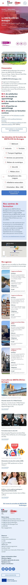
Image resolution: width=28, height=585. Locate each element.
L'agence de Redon (16, 271)
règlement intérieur (6, 124)
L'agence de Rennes (16, 295)
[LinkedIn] (21, 43)
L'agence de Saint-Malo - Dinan (18, 322)
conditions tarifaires (15, 122)
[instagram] (25, 43)
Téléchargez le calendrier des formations (14, 129)
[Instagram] (13, 569)
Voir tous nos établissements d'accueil (14, 236)
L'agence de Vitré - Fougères (16, 349)
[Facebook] (17, 43)
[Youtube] (10, 569)
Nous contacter (10, 575)
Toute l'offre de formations (14, 192)
